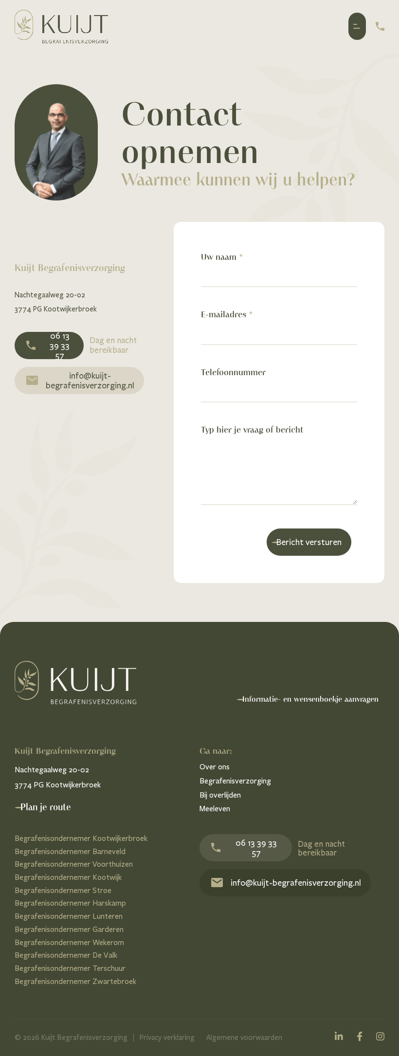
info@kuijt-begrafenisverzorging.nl (90, 380)
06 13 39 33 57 (60, 345)
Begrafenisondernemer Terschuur (70, 968)
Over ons (215, 766)
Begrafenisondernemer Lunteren (69, 916)
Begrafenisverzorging (235, 780)
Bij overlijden (220, 795)
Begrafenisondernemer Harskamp (70, 903)
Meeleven (215, 808)
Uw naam (222, 257)
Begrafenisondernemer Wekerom (69, 942)
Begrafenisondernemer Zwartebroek (75, 981)
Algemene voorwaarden (244, 1037)
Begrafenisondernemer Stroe (63, 890)
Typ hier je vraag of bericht (252, 430)
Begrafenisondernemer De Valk (66, 955)
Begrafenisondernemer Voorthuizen (74, 864)
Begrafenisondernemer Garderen (69, 929)
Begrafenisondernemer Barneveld (70, 851)
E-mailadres (227, 314)
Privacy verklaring (167, 1037)
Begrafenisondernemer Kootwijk (68, 877)
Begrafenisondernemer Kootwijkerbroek (81, 838)
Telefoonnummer (233, 372)
